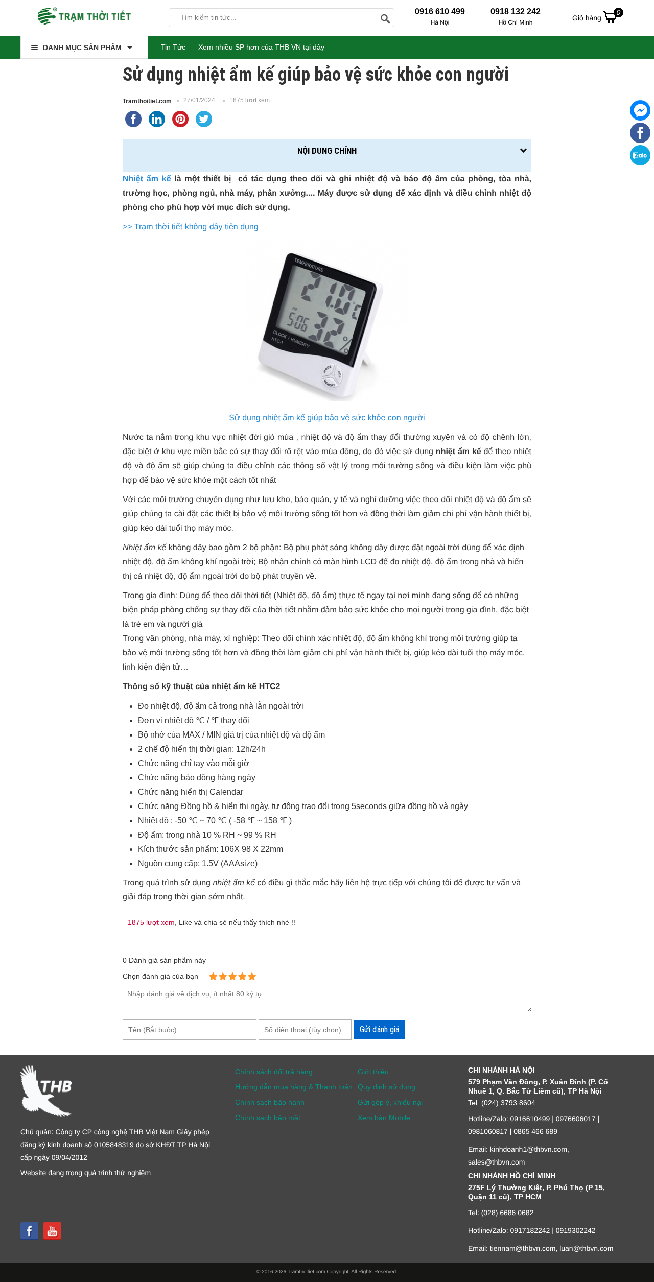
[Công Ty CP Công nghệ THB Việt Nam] (84, 18)
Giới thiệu (373, 1071)
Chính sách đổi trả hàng (274, 1071)
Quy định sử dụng (386, 1087)
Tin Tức (173, 47)
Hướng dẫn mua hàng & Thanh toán (294, 1087)
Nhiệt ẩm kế (147, 179)
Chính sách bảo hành (270, 1102)
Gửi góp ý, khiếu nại (390, 1102)
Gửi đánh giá (379, 1029)
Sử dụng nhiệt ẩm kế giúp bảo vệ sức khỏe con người (327, 418)
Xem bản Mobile (384, 1117)
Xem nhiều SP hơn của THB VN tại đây (261, 47)
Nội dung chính (327, 151)
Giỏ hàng (596, 15)
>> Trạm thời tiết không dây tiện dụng (191, 227)
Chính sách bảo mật (267, 1117)
